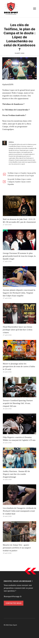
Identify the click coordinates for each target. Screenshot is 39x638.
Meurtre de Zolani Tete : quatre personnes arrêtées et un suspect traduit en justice (17, 548)
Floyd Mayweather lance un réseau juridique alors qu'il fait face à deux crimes (17, 330)
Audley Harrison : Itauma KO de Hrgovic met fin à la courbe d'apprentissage (16, 474)
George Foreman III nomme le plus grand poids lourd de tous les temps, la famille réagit (19, 256)
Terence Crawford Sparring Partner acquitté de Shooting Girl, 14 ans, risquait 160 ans (18, 403)
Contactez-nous (13, 603)
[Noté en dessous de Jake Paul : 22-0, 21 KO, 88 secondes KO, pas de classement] (19, 214)
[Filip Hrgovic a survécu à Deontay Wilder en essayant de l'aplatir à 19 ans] (19, 433)
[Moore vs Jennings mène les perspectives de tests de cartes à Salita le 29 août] (19, 359)
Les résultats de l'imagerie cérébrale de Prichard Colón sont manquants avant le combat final (19, 511)
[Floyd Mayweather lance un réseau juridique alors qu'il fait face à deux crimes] (19, 322)
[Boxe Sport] (11, 8)
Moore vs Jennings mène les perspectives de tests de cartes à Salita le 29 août (19, 367)
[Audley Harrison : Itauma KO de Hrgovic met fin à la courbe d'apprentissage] (19, 467)
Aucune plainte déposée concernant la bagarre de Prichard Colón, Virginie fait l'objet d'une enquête (19, 293)
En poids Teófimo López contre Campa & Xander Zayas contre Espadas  (19, 181)
